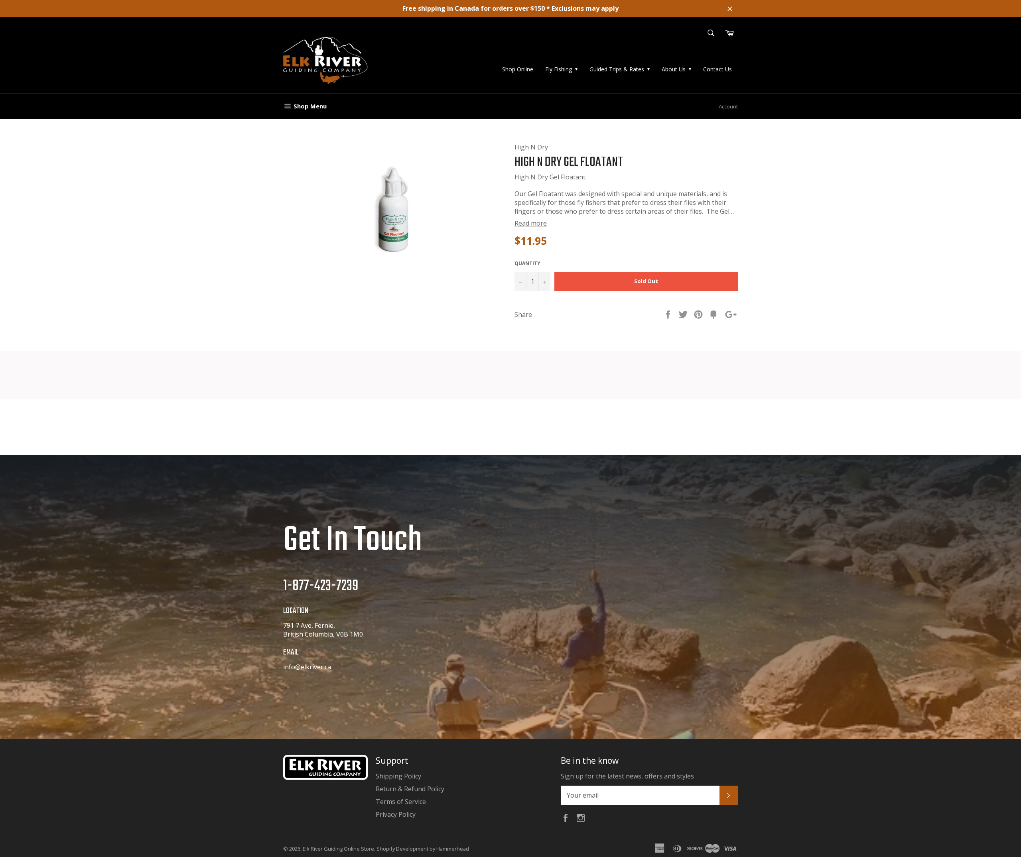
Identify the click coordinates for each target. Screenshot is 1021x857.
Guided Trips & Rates (616, 69)
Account (728, 106)
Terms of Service (401, 801)
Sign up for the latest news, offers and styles (627, 776)
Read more (530, 223)
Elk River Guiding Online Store (338, 848)
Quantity (527, 263)
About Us (674, 69)
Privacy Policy (396, 814)
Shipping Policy (398, 776)
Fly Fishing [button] (558, 69)
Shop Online (517, 69)
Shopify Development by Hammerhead (422, 848)
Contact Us (717, 69)
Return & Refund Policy (410, 788)
